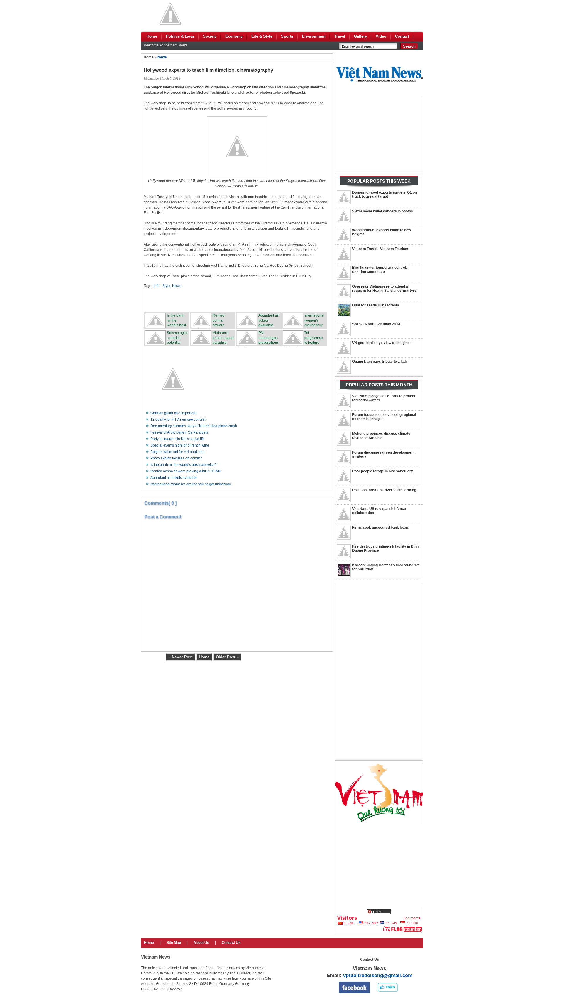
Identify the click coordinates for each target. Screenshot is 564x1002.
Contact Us (231, 943)
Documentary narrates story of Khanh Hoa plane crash (193, 426)
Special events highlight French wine (179, 445)
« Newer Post (180, 657)
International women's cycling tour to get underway (190, 484)
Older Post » (227, 657)
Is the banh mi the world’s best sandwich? (183, 465)
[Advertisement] (316, 14)
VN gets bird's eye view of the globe (382, 343)
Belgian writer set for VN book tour (177, 452)
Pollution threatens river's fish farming (384, 490)
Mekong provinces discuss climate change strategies (381, 436)
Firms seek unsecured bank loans (380, 528)
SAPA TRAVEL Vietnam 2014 (376, 324)
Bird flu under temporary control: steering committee (379, 270)
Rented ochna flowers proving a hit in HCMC (185, 471)
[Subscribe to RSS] (280, 300)
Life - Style (162, 286)
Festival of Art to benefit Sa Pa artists (179, 432)
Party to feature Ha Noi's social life (177, 439)
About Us (201, 943)
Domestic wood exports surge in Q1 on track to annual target (384, 194)
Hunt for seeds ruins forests (375, 305)
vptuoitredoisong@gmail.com (377, 975)
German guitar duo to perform (173, 413)
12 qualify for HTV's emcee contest (177, 419)
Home (204, 657)
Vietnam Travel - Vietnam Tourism (380, 249)
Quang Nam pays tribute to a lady (380, 362)
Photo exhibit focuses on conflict (176, 458)
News (162, 57)
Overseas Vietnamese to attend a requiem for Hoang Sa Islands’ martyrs (384, 288)
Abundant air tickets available (173, 478)
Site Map (174, 943)
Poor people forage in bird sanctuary (382, 471)
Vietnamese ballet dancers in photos (382, 211)
